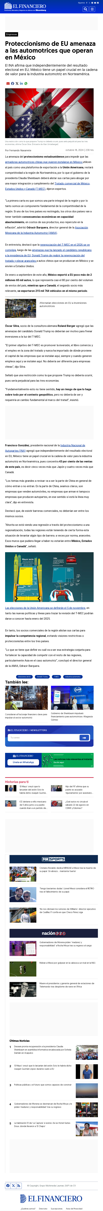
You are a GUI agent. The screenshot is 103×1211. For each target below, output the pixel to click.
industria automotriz (72, 677)
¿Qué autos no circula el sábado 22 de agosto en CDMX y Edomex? (77, 805)
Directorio (43, 1209)
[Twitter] (90, 3)
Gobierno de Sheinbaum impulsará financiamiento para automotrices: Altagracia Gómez (72, 716)
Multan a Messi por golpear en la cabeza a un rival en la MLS (67, 963)
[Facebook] (87, 3)
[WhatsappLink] (49, 760)
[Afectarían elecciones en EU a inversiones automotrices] (20, 308)
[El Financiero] (25, 6)
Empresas (11, 34)
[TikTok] (98, 3)
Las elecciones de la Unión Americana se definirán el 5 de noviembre (45, 608)
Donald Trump (42, 677)
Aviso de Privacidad (74, 1209)
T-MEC (56, 677)
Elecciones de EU (24, 677)
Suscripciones (56, 1209)
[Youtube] (95, 3)
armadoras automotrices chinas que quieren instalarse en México (44, 162)
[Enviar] (84, 738)
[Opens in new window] (23, 874)
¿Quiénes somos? (28, 1209)
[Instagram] (92, 3)
